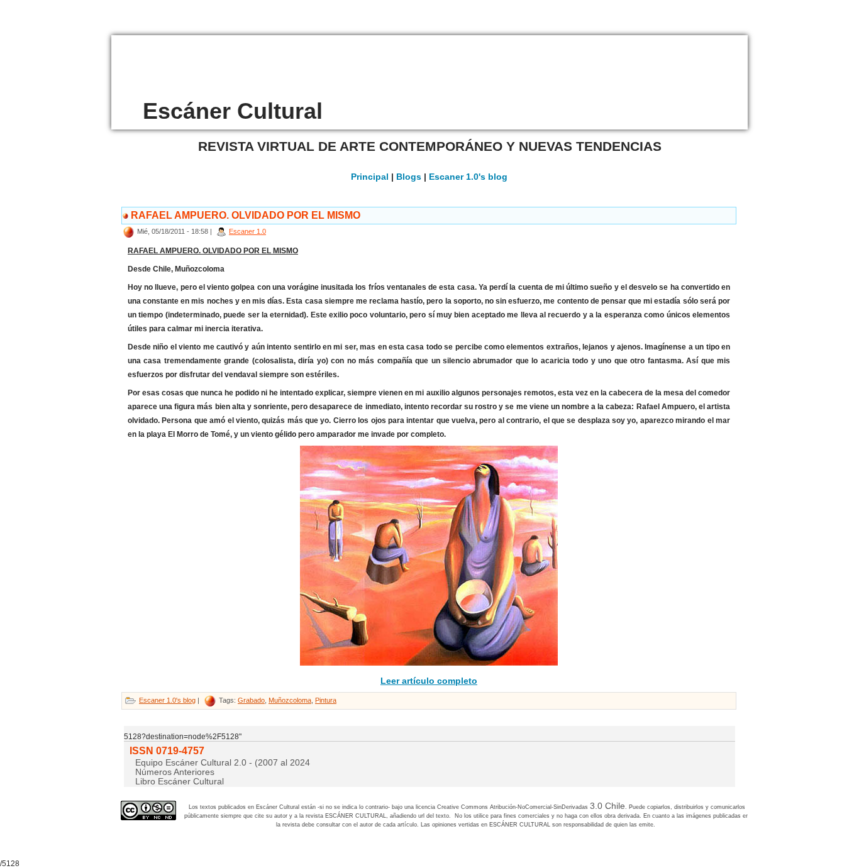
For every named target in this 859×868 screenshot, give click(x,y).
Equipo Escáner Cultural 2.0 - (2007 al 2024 (222, 762)
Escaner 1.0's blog (468, 177)
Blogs (408, 177)
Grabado (251, 700)
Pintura (325, 700)
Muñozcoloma (290, 700)
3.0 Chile (607, 806)
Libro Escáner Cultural (179, 781)
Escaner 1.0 (247, 231)
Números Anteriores (174, 772)
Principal (370, 177)
